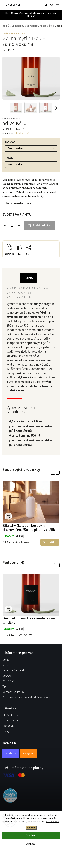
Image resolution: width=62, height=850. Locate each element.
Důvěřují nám (9, 681)
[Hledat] (45, 4)
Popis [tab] (28, 277)
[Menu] (57, 5)
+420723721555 (10, 720)
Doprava (7, 676)
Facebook (7, 726)
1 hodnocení (21, 133)
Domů (5, 660)
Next (58, 472)
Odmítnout (31, 844)
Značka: (13, 33)
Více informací (52, 821)
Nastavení (31, 827)
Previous (53, 472)
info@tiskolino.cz (11, 715)
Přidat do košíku (42, 225)
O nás (5, 665)
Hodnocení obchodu (13, 670)
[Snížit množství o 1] (4, 225)
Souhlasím (31, 835)
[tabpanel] (31, 516)
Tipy (4, 686)
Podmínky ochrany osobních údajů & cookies (26, 697)
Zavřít (51, 258)
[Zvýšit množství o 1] (19, 225)
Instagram (7, 731)
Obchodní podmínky (13, 692)
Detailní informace (19, 203)
